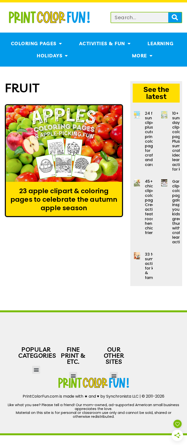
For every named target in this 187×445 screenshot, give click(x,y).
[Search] (175, 17)
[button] (36, 370)
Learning (161, 43)
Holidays (49, 56)
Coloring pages (33, 43)
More (139, 56)
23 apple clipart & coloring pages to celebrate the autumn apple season (64, 199)
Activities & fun (102, 43)
